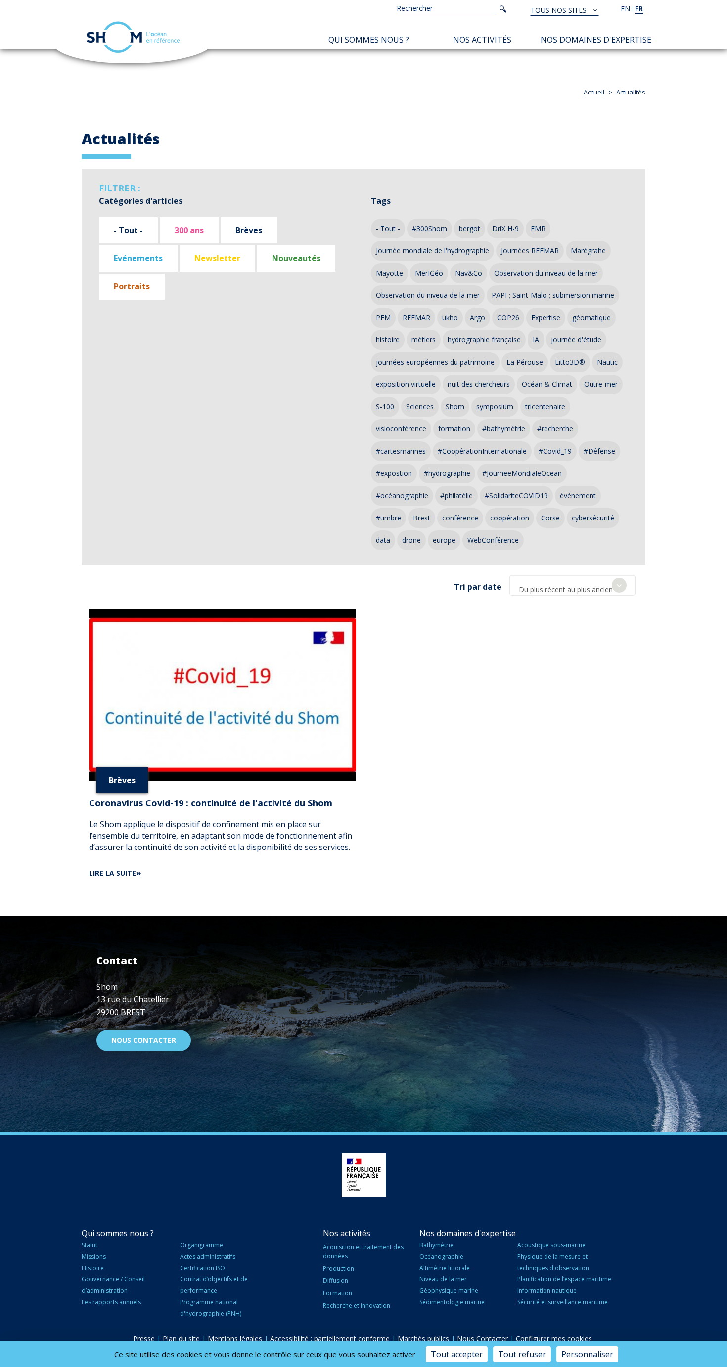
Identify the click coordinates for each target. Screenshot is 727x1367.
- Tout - (128, 230)
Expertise (545, 317)
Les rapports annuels (111, 1302)
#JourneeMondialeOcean (522, 473)
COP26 (508, 317)
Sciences (420, 406)
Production (338, 1268)
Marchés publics (423, 1338)
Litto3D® (570, 362)
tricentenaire (545, 406)
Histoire (93, 1268)
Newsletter (217, 258)
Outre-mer (601, 384)
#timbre (388, 517)
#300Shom (429, 228)
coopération (509, 517)
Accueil (594, 92)
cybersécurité (593, 517)
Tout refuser (522, 1354)
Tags (381, 200)
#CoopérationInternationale (482, 451)
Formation (337, 1293)
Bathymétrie (436, 1245)
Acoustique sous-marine (551, 1245)
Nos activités (482, 39)
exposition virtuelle (406, 384)
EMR (538, 228)
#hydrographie (447, 473)
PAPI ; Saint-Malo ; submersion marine (553, 295)
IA (536, 339)
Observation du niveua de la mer (428, 295)
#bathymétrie (503, 428)
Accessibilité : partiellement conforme (330, 1338)
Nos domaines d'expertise (596, 39)
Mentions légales (235, 1338)
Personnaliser (587, 1354)
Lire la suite (112, 873)
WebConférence (493, 540)
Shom (455, 406)
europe (444, 540)
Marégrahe (588, 250)
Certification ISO (202, 1268)
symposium (494, 406)
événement (578, 495)
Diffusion (335, 1280)
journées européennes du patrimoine (435, 362)
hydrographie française (484, 339)
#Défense (599, 451)
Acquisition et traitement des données (363, 1251)
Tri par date (477, 586)
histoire (388, 339)
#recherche (555, 428)
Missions (94, 1256)
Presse (144, 1338)
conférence (460, 517)
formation (454, 428)
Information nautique (547, 1290)
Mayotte (389, 273)
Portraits (132, 286)
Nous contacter (143, 1040)
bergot (469, 228)
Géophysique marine (448, 1290)
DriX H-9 (505, 228)
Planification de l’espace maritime (564, 1279)
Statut (89, 1245)
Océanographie (441, 1256)
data (383, 540)
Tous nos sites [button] (560, 10)
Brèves (248, 230)
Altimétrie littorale (444, 1268)
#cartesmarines (401, 451)
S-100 (385, 406)
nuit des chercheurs (479, 384)
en (625, 8)
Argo (477, 317)
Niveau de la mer (443, 1279)
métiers (423, 339)
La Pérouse (524, 362)
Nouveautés (296, 258)
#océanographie (402, 495)
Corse (550, 517)
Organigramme (201, 1245)
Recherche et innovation (356, 1305)
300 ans (189, 230)
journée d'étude (576, 339)
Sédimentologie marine (452, 1302)
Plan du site (181, 1338)
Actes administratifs (207, 1256)
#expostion (394, 473)
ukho (450, 317)
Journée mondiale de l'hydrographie (432, 250)
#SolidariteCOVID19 (516, 495)
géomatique (591, 317)
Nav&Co (468, 273)
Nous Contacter (482, 1338)
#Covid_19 (555, 451)
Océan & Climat (547, 384)
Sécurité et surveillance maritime (562, 1302)
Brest (421, 517)
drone (411, 540)
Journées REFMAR (530, 250)
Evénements (138, 258)
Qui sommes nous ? (368, 39)
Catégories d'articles (140, 200)
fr (639, 8)
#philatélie (456, 495)
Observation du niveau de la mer (546, 273)
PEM (383, 317)
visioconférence (401, 428)
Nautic (607, 362)
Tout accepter (457, 1354)
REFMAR (416, 317)
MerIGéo (429, 273)
